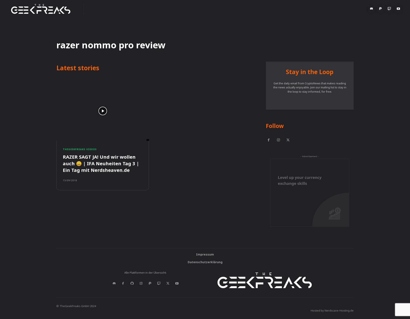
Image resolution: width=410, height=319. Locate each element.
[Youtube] (398, 9)
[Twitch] (389, 9)
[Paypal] (380, 9)
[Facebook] (268, 140)
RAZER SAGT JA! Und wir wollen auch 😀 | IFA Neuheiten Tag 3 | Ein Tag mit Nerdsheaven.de (101, 163)
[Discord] (371, 9)
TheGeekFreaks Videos (80, 149)
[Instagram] (278, 140)
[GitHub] (132, 283)
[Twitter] (288, 140)
